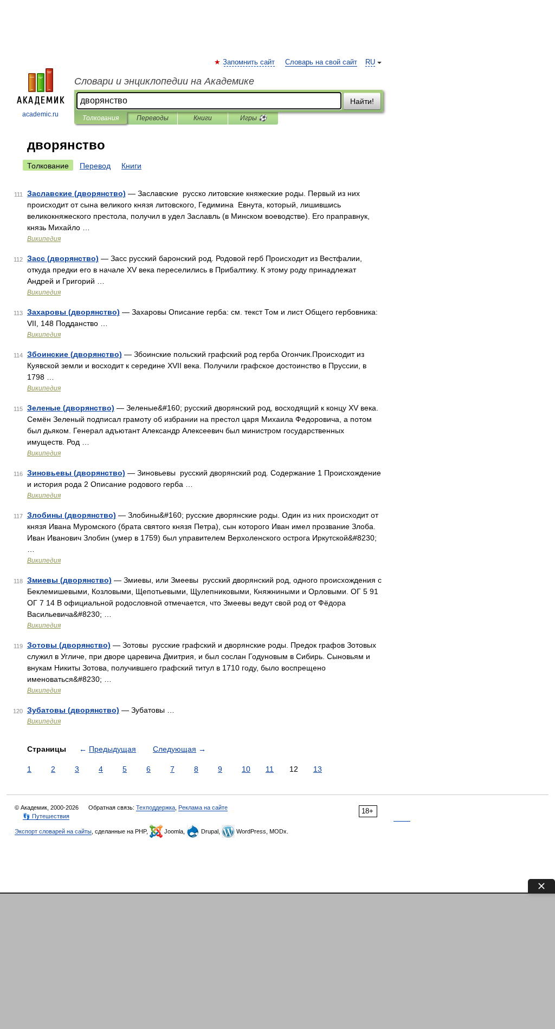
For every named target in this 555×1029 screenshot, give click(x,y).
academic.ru (40, 114)
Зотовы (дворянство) (69, 645)
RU (370, 62)
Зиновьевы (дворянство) (76, 472)
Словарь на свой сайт (321, 62)
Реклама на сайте (203, 807)
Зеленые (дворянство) (70, 407)
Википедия (44, 239)
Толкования (100, 118)
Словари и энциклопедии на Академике (164, 81)
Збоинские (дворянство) (74, 354)
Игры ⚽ (253, 118)
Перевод (95, 165)
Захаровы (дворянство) (73, 312)
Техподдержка (155, 807)
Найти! (362, 101)
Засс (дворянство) (63, 258)
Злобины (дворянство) (71, 515)
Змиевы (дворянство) (69, 580)
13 (317, 769)
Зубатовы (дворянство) (73, 710)
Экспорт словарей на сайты (53, 831)
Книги (202, 118)
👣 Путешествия (46, 816)
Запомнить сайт (249, 62)
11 (270, 769)
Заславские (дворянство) (76, 193)
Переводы (153, 118)
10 (246, 769)
